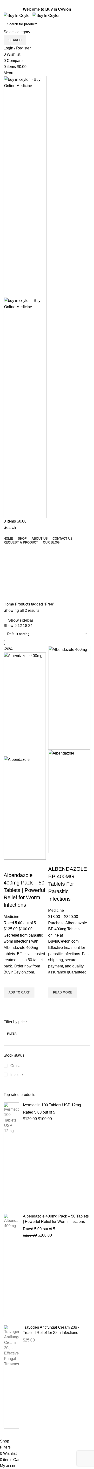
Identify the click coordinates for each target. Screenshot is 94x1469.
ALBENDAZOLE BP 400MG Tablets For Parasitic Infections (67, 884)
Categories (14, 572)
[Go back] (10, 550)
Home (9, 604)
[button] (19, 992)
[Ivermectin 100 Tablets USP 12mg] (11, 1154)
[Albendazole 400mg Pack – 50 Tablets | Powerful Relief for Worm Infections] (11, 1265)
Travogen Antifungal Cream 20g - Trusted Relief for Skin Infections (51, 1330)
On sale (16, 1066)
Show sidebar (20, 620)
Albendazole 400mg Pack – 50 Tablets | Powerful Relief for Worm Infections (56, 1219)
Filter (12, 1033)
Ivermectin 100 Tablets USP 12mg (52, 1105)
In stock (16, 1075)
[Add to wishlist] (10, 981)
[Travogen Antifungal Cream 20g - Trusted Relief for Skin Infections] (11, 1376)
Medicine (11, 917)
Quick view (10, 1004)
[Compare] (10, 866)
